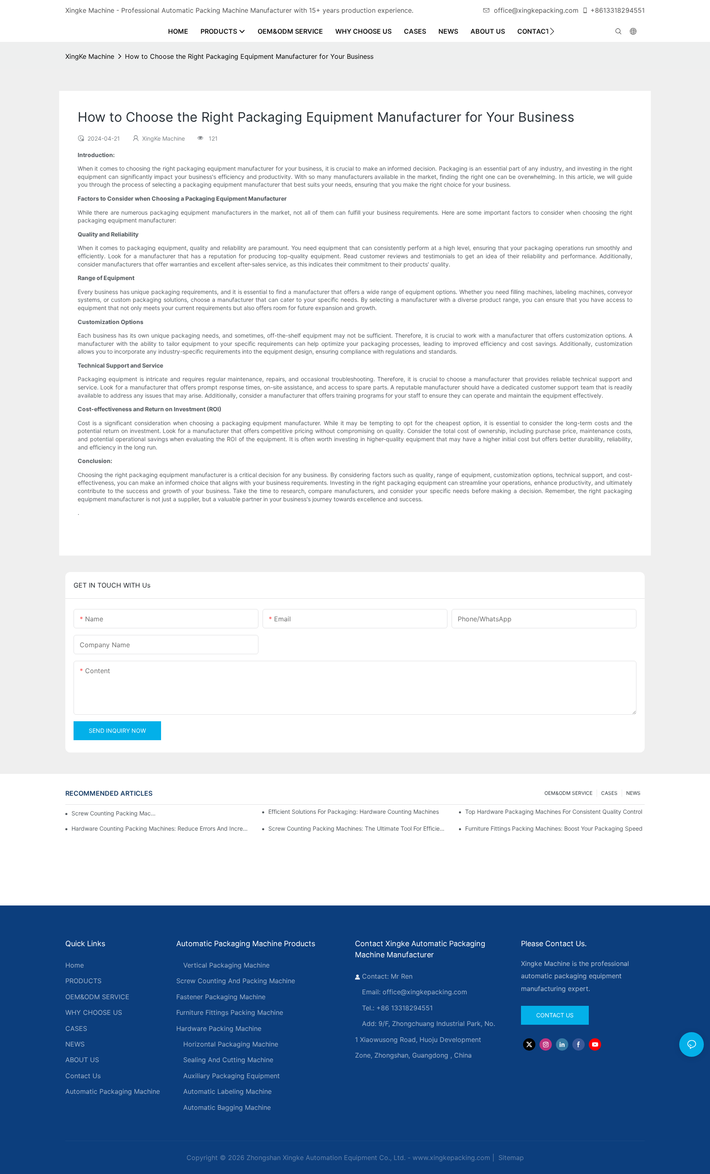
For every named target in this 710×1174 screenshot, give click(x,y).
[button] (552, 31)
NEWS (633, 793)
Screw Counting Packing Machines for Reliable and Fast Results (114, 813)
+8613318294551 (617, 10)
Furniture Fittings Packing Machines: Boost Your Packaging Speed (554, 828)
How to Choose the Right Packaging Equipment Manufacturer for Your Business (249, 56)
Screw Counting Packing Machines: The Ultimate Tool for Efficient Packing (358, 828)
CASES (609, 793)
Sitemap (510, 1157)
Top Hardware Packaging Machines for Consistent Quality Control (553, 811)
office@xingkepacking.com (536, 10)
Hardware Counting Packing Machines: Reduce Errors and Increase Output (161, 828)
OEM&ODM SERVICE (568, 793)
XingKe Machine (89, 56)
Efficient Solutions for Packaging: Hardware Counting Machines (353, 811)
